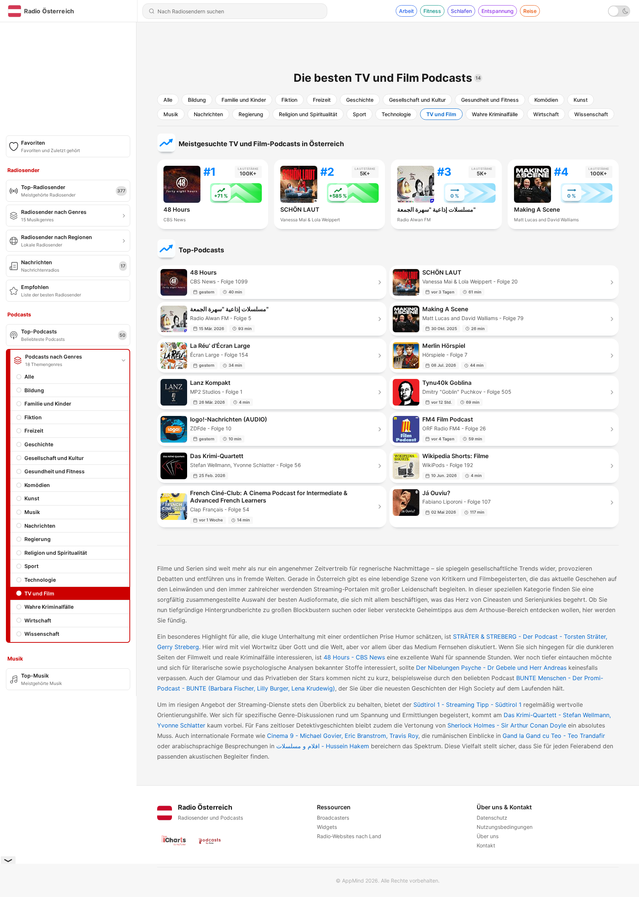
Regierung (37, 539)
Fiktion (33, 417)
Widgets (327, 827)
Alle (29, 376)
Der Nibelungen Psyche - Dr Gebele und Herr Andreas (491, 667)
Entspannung (497, 11)
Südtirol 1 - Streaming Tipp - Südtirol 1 (467, 704)
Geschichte (38, 444)
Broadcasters (333, 817)
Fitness (432, 11)
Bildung (34, 390)
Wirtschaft (37, 620)
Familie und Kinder (47, 403)
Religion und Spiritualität (55, 553)
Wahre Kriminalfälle (49, 607)
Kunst (31, 498)
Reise (530, 11)
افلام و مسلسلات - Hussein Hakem (322, 746)
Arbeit (406, 11)
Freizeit (33, 430)
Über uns (487, 836)
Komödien (37, 485)
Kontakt (486, 845)
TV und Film (39, 593)
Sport (31, 566)
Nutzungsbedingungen (504, 827)
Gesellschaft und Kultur (54, 458)
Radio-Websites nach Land (349, 836)
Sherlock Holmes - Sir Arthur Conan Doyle (506, 725)
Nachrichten (39, 526)
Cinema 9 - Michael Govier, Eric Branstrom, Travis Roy (342, 735)
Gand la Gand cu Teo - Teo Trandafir (554, 735)
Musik (32, 512)
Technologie (40, 580)
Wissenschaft (41, 634)
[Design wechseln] (619, 11)
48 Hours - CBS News (354, 657)
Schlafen (461, 11)
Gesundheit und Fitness (54, 471)
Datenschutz (492, 817)
